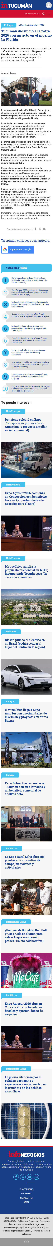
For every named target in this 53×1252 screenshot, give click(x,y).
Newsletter (26, 1198)
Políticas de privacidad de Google (17, 1231)
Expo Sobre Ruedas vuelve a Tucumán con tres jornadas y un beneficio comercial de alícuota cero (29, 340)
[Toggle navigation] (49, 14)
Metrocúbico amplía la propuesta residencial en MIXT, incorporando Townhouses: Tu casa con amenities (30, 304)
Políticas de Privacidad (28, 1221)
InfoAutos (11, 631)
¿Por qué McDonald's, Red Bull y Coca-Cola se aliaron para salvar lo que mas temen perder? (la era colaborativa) (30, 364)
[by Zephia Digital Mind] (26, 1241)
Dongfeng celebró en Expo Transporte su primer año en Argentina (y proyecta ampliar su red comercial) (29, 280)
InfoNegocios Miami (16, 921)
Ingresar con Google (20, 249)
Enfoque (8, 25)
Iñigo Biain (39, 1224)
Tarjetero (26, 1193)
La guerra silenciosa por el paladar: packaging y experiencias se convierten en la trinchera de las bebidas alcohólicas (30, 388)
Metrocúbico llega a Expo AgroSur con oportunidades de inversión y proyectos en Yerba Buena (28, 328)
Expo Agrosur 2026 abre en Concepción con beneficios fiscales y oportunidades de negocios (29, 376)
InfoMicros (11, 848)
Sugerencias (26, 1189)
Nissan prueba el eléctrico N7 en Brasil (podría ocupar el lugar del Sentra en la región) (30, 315)
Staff (26, 1202)
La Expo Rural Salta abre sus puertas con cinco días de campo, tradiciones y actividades (28, 352)
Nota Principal (13, 411)
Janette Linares (8, 73)
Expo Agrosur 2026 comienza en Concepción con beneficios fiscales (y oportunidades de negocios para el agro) (29, 292)
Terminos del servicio (41, 1231)
